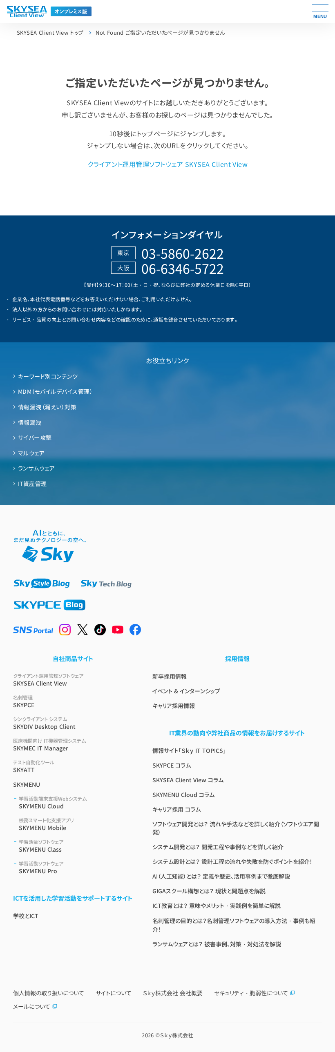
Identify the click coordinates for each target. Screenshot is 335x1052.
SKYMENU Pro (41, 867)
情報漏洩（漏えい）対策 (47, 407)
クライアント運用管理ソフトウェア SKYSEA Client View (167, 164)
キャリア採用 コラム (176, 809)
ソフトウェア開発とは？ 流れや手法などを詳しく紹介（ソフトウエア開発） (235, 828)
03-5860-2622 (182, 253)
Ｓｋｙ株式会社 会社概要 (173, 993)
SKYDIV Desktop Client (44, 722)
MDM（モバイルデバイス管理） (55, 391)
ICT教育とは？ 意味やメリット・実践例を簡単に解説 (216, 905)
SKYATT (33, 766)
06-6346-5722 (182, 268)
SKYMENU (26, 784)
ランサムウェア (36, 468)
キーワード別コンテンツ (48, 376)
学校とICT (25, 916)
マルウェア (31, 453)
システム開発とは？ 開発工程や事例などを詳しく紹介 (218, 847)
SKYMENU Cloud (53, 802)
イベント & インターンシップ (186, 691)
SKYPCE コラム (171, 765)
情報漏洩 (30, 422)
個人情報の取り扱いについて (48, 993)
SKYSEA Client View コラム (187, 780)
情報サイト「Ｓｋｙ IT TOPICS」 (189, 750)
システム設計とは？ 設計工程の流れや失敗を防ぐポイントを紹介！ (232, 861)
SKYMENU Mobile (46, 824)
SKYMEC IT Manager (49, 744)
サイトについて (114, 993)
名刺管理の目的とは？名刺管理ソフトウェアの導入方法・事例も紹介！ (233, 925)
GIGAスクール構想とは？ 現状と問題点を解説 (209, 891)
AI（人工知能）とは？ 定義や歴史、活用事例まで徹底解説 (221, 876)
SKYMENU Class (41, 845)
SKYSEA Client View (48, 679)
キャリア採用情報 (173, 705)
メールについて (31, 1006)
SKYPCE (23, 701)
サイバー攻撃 (35, 437)
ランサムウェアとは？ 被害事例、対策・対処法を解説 (216, 944)
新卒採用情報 (169, 676)
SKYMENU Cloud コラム (183, 794)
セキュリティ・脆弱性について (251, 993)
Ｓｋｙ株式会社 (176, 1035)
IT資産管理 (32, 483)
